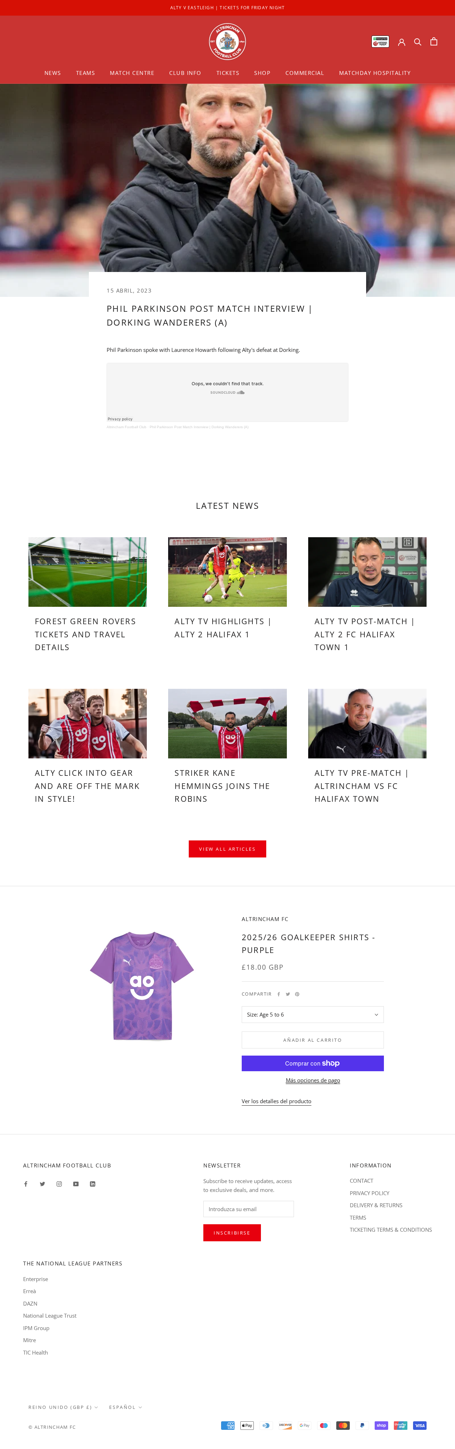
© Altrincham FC (52, 1427)
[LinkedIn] (92, 1183)
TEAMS (85, 72)
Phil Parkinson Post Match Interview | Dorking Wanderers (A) (199, 427)
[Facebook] (279, 994)
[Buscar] (418, 41)
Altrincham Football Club (126, 427)
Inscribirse (232, 1233)
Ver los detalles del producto (276, 1101)
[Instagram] (59, 1183)
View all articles (227, 849)
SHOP (262, 72)
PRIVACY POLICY (369, 1193)
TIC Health (35, 1352)
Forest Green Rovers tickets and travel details (85, 634)
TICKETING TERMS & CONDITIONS (391, 1229)
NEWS (52, 72)
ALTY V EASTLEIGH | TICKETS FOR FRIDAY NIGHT (227, 8)
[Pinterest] (297, 994)
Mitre (29, 1340)
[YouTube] (76, 1183)
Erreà (29, 1291)
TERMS (358, 1217)
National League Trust (49, 1315)
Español (122, 1407)
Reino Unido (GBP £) (60, 1407)
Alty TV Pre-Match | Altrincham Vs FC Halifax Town (362, 785)
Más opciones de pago (313, 1080)
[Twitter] (288, 994)
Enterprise (35, 1278)
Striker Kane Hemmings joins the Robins (222, 785)
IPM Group (36, 1327)
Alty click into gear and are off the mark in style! (87, 785)
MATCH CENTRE (132, 72)
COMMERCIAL (304, 72)
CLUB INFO (185, 72)
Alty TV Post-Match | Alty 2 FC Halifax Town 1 (365, 634)
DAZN (30, 1303)
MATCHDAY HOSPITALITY (375, 72)
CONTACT (361, 1180)
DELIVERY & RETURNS (376, 1205)
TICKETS (228, 72)
